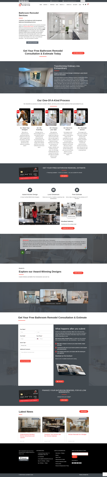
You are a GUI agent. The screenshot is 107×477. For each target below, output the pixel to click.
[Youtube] (28, 1)
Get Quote (75, 4)
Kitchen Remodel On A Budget (77, 434)
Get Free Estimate (25, 361)
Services (45, 4)
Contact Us (69, 4)
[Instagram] (23, 1)
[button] (30, 297)
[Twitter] (24, 1)
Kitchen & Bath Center (28, 26)
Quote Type (23, 342)
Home (41, 4)
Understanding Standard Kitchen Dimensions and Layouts (27, 436)
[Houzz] (21, 1)
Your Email (23, 336)
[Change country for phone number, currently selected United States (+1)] (37, 339)
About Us (62, 4)
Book (80, 4)
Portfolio (52, 4)
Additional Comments (25, 349)
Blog (57, 4)
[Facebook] (19, 1)
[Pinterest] (26, 1)
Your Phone (39, 336)
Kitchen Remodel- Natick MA (53, 303)
